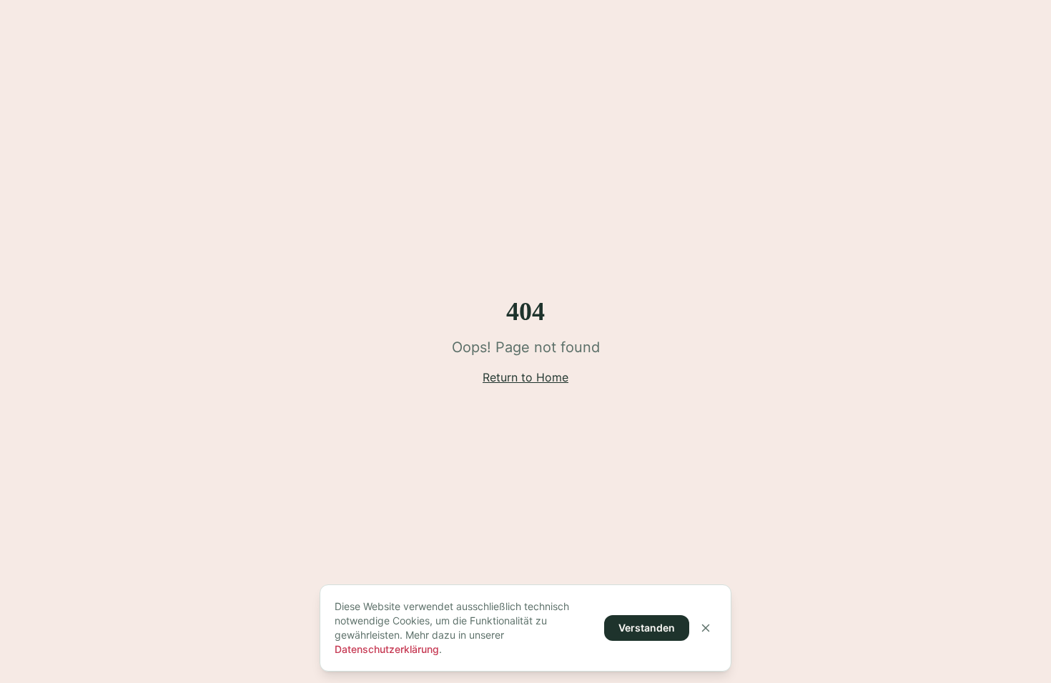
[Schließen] (705, 628)
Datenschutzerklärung (387, 649)
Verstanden (646, 628)
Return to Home (525, 377)
